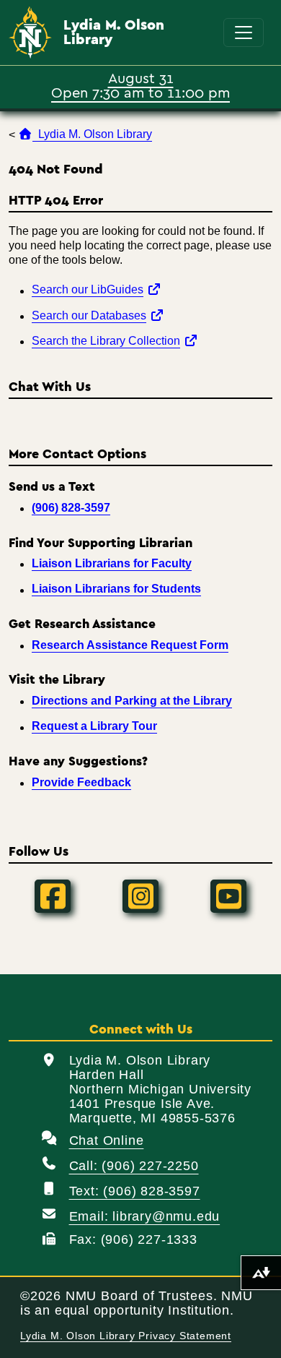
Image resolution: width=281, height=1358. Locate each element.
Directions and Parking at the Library (132, 701)
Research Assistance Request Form (130, 645)
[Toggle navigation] (243, 32)
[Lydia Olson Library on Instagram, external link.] (140, 896)
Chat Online (106, 1140)
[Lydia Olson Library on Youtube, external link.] (228, 896)
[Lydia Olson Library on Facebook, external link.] (53, 896)
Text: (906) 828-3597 (134, 1191)
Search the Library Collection (115, 340)
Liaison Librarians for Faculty (112, 563)
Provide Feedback (81, 782)
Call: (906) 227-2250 (134, 1166)
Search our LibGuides (96, 289)
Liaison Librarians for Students (116, 589)
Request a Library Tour (94, 726)
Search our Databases (98, 315)
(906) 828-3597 (71, 508)
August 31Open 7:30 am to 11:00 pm (140, 84)
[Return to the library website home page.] (30, 33)
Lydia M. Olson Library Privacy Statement (125, 1336)
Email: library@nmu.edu (144, 1216)
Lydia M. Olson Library (113, 32)
